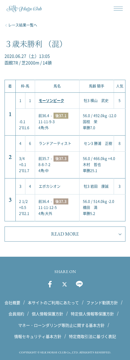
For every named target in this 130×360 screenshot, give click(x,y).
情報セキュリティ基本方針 (37, 336)
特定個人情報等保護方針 (92, 314)
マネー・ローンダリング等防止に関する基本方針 (61, 325)
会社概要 (12, 302)
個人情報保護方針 (47, 314)
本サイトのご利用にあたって (53, 302)
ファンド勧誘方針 (102, 302)
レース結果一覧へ (22, 25)
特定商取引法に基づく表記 (92, 336)
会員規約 (16, 314)
